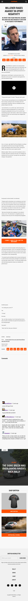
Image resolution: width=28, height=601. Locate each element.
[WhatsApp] (12, 60)
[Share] (4, 60)
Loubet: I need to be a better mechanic (14, 241)
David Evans (10, 55)
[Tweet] (8, 60)
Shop (14, 576)
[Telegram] (16, 60)
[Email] (24, 60)
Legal (14, 590)
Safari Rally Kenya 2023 (5, 341)
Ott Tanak (10, 339)
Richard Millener (22, 339)
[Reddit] (20, 60)
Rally (14, 569)
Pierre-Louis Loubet (15, 339)
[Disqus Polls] (14, 379)
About (14, 580)
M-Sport (6, 339)
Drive (14, 572)
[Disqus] (14, 420)
